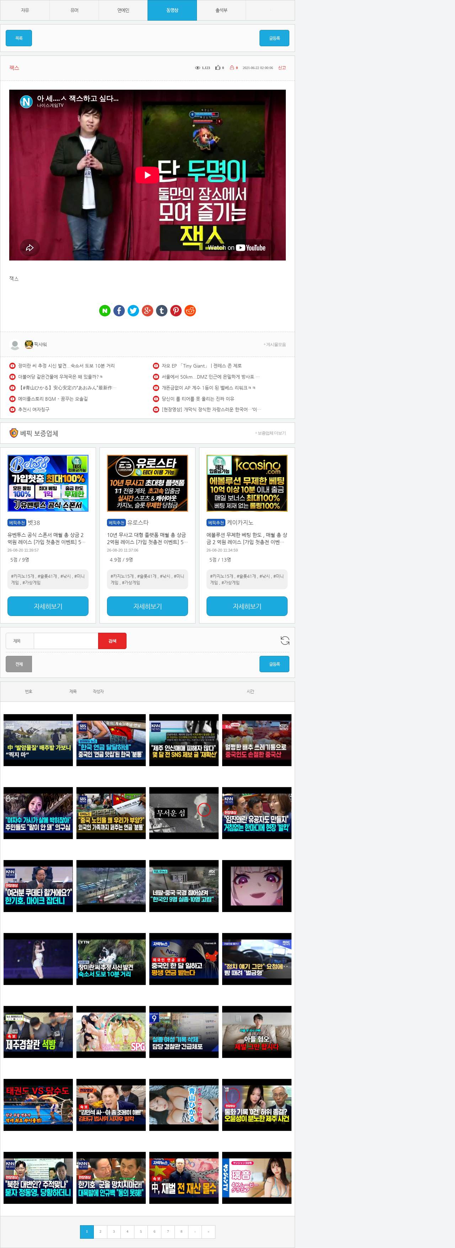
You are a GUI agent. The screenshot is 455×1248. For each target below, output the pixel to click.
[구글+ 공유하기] (147, 311)
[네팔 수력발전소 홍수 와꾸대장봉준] (111, 886)
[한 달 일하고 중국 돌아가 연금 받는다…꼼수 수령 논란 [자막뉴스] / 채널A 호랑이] (184, 959)
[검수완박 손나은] (38, 813)
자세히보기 (48, 606)
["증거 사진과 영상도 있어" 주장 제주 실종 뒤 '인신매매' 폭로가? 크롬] (184, 740)
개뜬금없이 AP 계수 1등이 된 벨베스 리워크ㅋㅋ (209, 387)
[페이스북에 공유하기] (119, 311)
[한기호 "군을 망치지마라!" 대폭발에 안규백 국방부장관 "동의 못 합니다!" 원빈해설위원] (111, 1177)
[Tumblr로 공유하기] (161, 311)
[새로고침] (285, 640)
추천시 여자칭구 (33, 409)
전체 (18, 664)
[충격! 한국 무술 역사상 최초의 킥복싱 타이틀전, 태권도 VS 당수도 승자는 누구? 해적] (38, 1104)
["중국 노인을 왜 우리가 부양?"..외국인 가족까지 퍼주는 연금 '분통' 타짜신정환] (111, 813)
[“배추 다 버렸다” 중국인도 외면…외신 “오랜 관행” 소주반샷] (256, 740)
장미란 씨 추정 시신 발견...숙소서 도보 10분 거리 (66, 365)
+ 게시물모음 (274, 344)
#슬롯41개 (47, 576)
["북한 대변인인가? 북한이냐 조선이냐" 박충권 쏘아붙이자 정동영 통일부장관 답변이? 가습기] (38, 1177)
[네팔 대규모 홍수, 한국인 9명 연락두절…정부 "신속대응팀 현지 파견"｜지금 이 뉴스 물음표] (184, 886)
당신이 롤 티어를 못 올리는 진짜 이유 (198, 398)
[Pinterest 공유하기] (176, 311)
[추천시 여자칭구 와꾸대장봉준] (38, 959)
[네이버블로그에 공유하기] (104, 311)
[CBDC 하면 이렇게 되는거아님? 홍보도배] (184, 1177)
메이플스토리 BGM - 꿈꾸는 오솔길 (53, 398)
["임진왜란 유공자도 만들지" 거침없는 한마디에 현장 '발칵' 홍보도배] (256, 813)
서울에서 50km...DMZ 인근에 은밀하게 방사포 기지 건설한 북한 (211, 376)
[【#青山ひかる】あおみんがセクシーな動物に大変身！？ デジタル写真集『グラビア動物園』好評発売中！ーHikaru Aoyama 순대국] (184, 1104)
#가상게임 (31, 582)
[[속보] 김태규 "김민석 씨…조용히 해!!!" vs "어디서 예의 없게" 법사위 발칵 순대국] (111, 1104)
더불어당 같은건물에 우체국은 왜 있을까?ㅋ (60, 376)
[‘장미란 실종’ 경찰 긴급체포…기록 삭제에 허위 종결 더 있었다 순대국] (184, 1032)
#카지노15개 (22, 576)
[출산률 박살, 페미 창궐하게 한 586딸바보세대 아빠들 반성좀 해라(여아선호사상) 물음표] (256, 1032)
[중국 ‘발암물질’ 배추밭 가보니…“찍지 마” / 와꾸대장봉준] (38, 740)
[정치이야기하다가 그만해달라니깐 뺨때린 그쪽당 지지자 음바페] (256, 959)
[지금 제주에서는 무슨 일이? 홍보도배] (184, 813)
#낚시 (65, 576)
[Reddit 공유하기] (190, 311)
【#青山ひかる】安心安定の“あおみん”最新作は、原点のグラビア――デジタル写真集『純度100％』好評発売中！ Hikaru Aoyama (68, 387)
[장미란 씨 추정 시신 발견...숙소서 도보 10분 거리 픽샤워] (111, 959)
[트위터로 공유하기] (133, 311)
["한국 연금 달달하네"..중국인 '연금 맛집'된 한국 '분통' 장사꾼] (111, 740)
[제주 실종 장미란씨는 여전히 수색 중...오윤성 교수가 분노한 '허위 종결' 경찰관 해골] (256, 1104)
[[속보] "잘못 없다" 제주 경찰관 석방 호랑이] (38, 1032)
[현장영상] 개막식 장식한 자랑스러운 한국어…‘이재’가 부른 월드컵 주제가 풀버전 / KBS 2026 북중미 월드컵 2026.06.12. (211, 409)
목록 (18, 38)
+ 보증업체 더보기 (270, 433)
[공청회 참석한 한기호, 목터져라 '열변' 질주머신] (38, 886)
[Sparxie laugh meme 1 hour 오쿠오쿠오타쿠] (256, 886)
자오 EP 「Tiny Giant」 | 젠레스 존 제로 (202, 365)
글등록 (274, 38)
